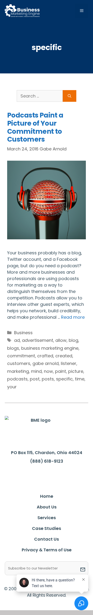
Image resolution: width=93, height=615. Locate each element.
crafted (45, 356)
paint (60, 371)
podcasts (17, 379)
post (35, 379)
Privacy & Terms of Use (47, 550)
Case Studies (46, 528)
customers (18, 363)
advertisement (37, 340)
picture (75, 371)
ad (17, 340)
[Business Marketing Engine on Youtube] (68, 475)
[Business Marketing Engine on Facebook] (24, 475)
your (12, 387)
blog (73, 340)
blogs (13, 348)
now (48, 371)
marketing (18, 371)
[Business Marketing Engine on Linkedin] (38, 475)
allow (61, 340)
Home (46, 496)
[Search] (69, 96)
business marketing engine (49, 348)
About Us (47, 507)
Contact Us (46, 539)
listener (68, 363)
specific (64, 379)
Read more (73, 317)
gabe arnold (45, 363)
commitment (21, 356)
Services (46, 518)
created (63, 356)
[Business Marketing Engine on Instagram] (53, 475)
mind (36, 371)
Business (23, 333)
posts (48, 379)
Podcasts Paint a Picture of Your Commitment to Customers (35, 127)
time (79, 379)
